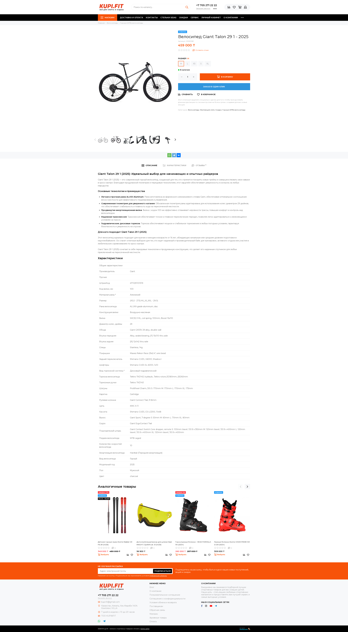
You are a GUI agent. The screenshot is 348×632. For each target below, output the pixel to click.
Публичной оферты (158, 576)
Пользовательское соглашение (165, 595)
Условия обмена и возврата (163, 602)
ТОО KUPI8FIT (108, 616)
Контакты (152, 17)
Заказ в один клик (214, 86)
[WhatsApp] (169, 155)
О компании (230, 17)
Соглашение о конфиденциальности (167, 598)
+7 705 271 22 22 (206, 5)
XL (207, 63)
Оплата (153, 621)
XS (194, 63)
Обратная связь (157, 610)
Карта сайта (144, 629)
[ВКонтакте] (179, 155)
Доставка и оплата (131, 17)
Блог (152, 587)
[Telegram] (174, 155)
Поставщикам (156, 606)
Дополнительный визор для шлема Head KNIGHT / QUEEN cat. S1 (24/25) (154, 543)
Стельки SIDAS (168, 17)
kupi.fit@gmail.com (110, 602)
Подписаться (162, 571)
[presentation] (95, 139)
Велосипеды (193, 110)
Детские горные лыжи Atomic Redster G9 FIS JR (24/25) (115, 543)
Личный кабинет (211, 17)
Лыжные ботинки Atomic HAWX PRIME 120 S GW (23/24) (232, 543)
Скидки (183, 17)
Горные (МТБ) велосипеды (233, 110)
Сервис (195, 17)
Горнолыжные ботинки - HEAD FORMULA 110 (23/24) (193, 543)
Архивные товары (158, 617)
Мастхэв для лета (207, 110)
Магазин (109, 17)
